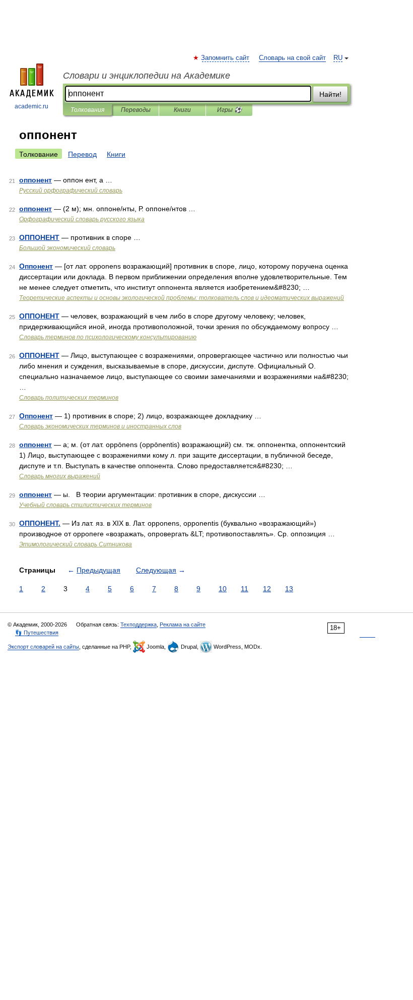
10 (223, 589)
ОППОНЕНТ (39, 237)
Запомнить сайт (225, 57)
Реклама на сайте (182, 624)
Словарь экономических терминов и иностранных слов (100, 426)
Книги (182, 109)
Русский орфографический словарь (70, 190)
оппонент (35, 180)
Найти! (330, 94)
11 (244, 589)
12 (267, 589)
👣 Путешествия (36, 633)
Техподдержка (138, 624)
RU (337, 57)
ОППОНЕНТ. (39, 523)
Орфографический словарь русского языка (82, 219)
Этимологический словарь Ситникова (75, 544)
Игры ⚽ (229, 109)
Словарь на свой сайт (292, 57)
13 (289, 589)
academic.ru (31, 106)
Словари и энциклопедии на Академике (146, 76)
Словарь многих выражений (59, 476)
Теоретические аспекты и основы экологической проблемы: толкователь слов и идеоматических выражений (181, 297)
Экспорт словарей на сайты (43, 647)
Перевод (82, 154)
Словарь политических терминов (68, 397)
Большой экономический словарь (67, 248)
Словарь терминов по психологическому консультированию (107, 337)
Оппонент (36, 266)
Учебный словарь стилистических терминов (85, 505)
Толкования (87, 109)
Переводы (136, 109)
